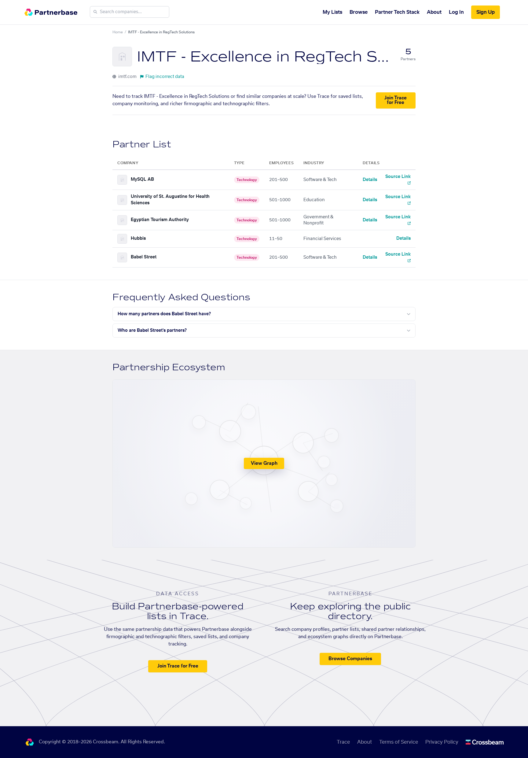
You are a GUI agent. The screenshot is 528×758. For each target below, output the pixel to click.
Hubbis (138, 238)
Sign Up (485, 12)
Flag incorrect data (164, 77)
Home (117, 32)
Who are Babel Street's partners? (152, 330)
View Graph (264, 463)
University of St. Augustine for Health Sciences (170, 199)
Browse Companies (350, 658)
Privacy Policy (441, 742)
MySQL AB (142, 179)
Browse (359, 12)
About (434, 12)
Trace (343, 742)
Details (370, 180)
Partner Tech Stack (397, 12)
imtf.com (127, 77)
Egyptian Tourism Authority (160, 220)
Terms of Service (398, 742)
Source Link (398, 177)
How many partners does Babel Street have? (164, 314)
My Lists (332, 12)
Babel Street (143, 257)
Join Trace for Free (395, 100)
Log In (456, 12)
